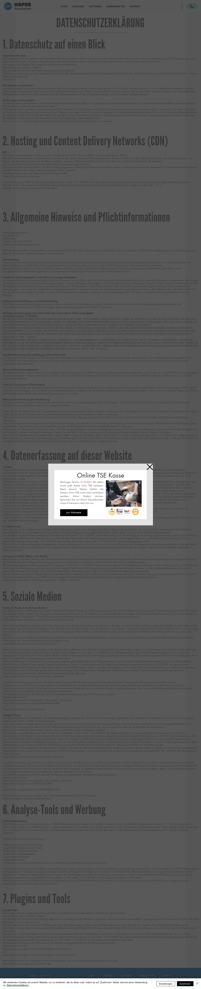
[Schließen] (197, 983)
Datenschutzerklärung (18, 985)
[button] (150, 467)
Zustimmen (185, 983)
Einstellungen (165, 983)
